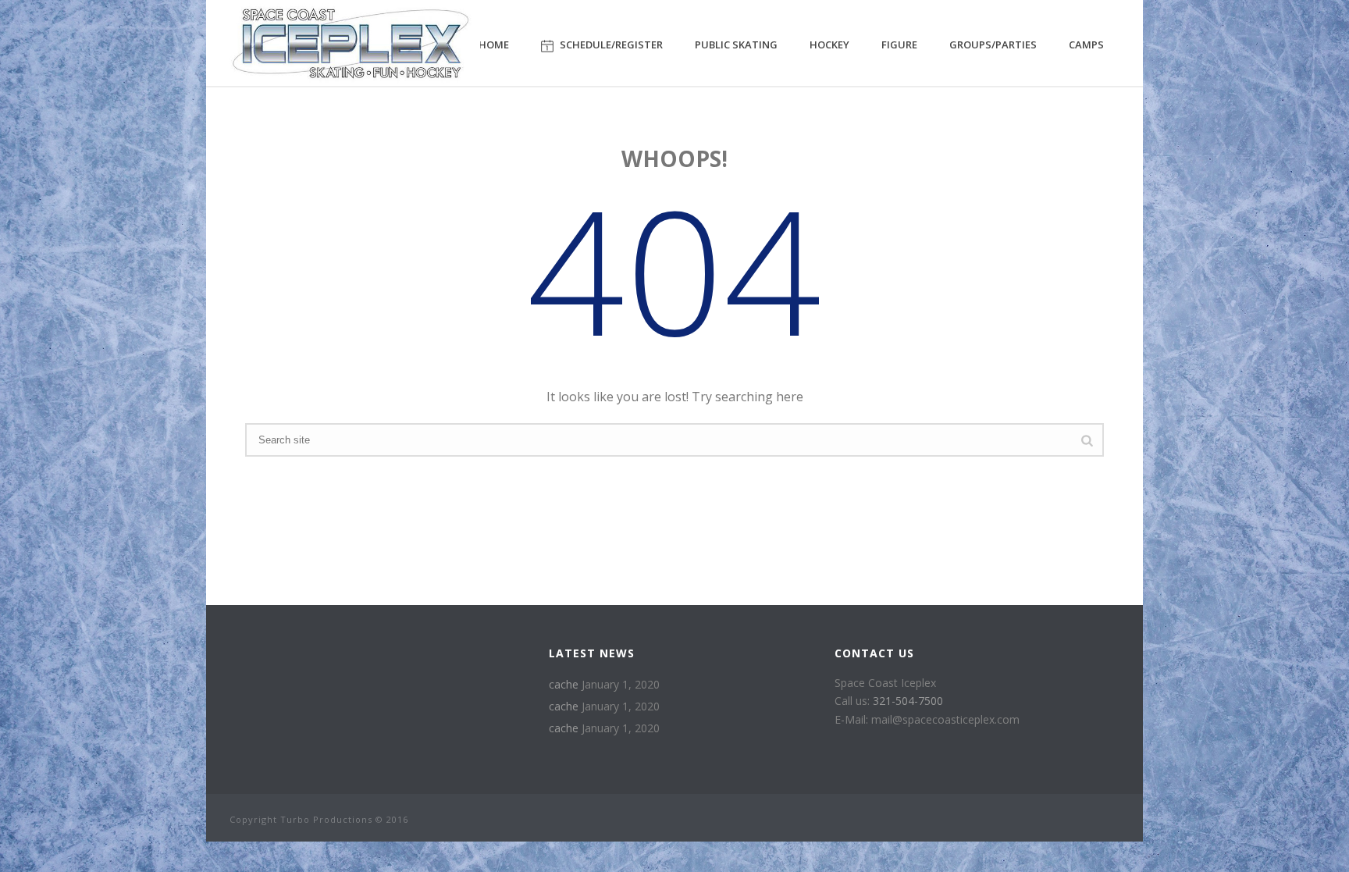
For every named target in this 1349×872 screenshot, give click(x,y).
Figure (899, 44)
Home (494, 44)
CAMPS (1086, 44)
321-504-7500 (908, 700)
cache (563, 685)
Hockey (829, 44)
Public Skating (736, 44)
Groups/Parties (993, 44)
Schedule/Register (611, 44)
